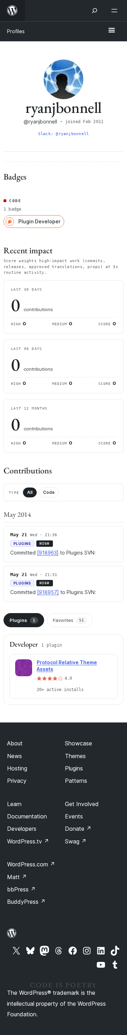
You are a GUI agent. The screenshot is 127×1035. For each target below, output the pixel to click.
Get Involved (82, 803)
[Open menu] (115, 10)
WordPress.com (31, 864)
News (14, 755)
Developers (21, 828)
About (15, 743)
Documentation (27, 816)
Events (74, 816)
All (29, 492)
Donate (78, 828)
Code (49, 492)
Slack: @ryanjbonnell (63, 134)
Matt (17, 876)
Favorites (68, 620)
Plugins (22, 620)
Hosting (17, 768)
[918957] (48, 592)
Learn (14, 803)
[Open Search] (94, 10)
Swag (75, 841)
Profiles (16, 31)
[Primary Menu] (111, 31)
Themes (75, 755)
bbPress (21, 889)
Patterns (76, 780)
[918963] (48, 553)
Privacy (16, 780)
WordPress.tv (28, 841)
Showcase (78, 743)
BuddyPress (26, 901)
